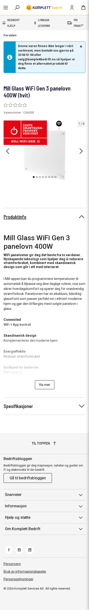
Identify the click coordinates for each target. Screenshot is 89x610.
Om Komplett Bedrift (22, 529)
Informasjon (16, 506)
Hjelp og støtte (17, 517)
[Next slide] (81, 151)
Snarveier (13, 494)
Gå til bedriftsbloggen (28, 478)
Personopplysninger (18, 579)
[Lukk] (80, 46)
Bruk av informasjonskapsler (25, 571)
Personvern (12, 564)
